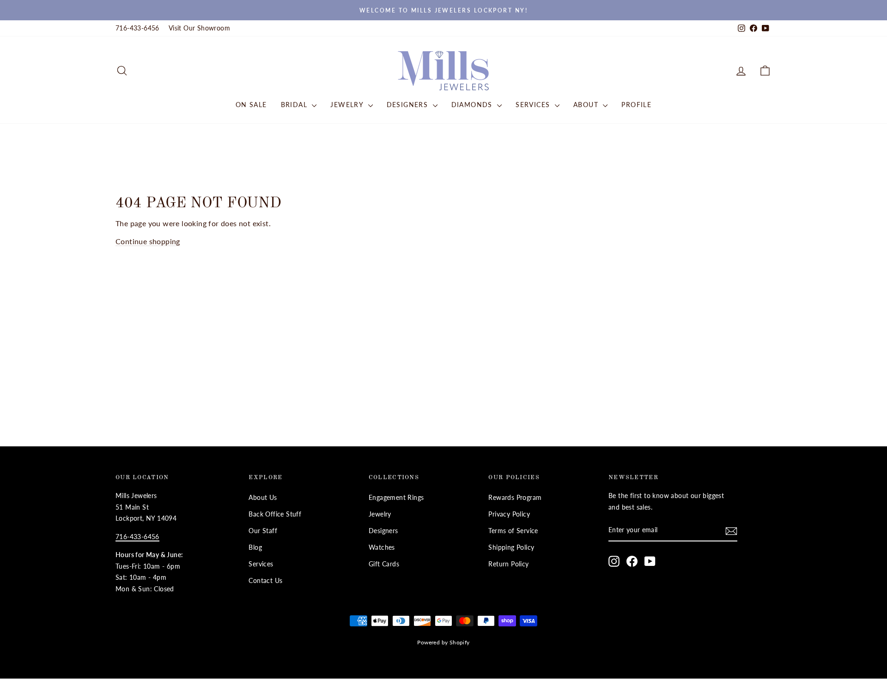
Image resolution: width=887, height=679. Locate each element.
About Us (263, 497)
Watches (382, 547)
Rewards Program (514, 497)
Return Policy (508, 564)
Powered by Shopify (443, 642)
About (587, 104)
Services (534, 104)
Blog (255, 547)
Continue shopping (147, 241)
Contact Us (265, 580)
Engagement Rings (396, 497)
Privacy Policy (509, 514)
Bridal (295, 104)
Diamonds (473, 104)
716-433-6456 (137, 28)
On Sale (251, 104)
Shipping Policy (511, 547)
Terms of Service (513, 531)
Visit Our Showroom (199, 28)
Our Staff (263, 531)
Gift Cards (384, 564)
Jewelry (347, 104)
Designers (409, 104)
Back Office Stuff (275, 514)
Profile (636, 104)
